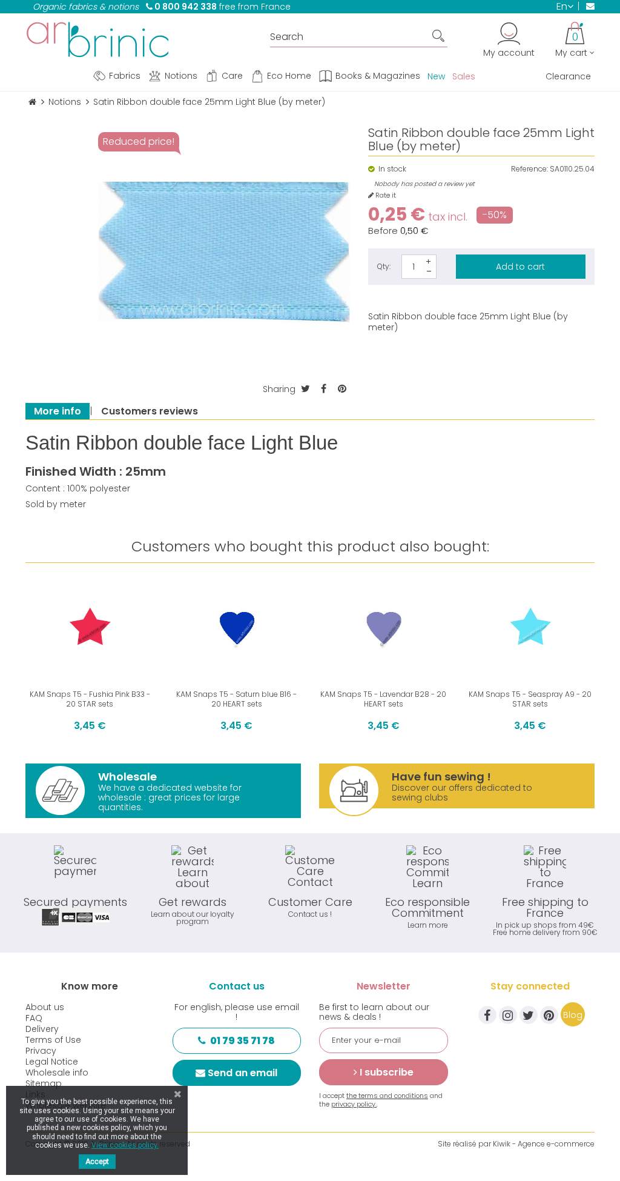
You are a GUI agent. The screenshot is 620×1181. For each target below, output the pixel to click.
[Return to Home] (32, 102)
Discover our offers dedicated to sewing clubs (462, 786)
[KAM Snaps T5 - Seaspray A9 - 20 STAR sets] (530, 627)
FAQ (33, 1018)
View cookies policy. (125, 1145)
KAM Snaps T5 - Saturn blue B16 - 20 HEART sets (236, 699)
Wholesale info (56, 1072)
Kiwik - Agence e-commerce (544, 1144)
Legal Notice (51, 1061)
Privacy (40, 1051)
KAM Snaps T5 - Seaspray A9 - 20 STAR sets (530, 699)
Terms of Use (53, 1040)
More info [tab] (57, 411)
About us (44, 1007)
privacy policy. (354, 1104)
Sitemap (43, 1083)
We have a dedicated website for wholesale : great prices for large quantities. (170, 791)
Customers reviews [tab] (149, 411)
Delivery (42, 1029)
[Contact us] (586, 6)
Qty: (384, 266)
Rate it (385, 195)
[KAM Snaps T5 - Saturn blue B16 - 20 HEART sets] (237, 627)
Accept (97, 1161)
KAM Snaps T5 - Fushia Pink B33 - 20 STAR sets (90, 699)
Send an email (242, 1073)
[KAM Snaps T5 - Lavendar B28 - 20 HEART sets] (383, 627)
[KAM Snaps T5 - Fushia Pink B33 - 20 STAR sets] (90, 627)
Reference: (529, 169)
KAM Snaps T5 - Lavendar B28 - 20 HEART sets (383, 699)
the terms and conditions (387, 1095)
